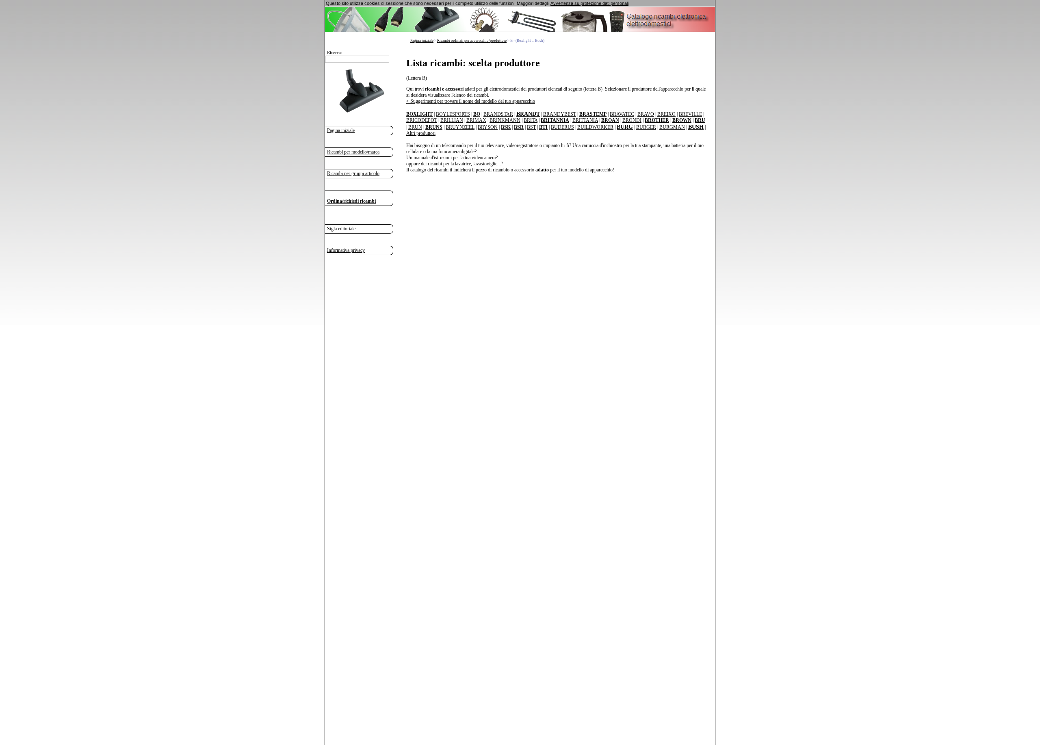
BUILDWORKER (595, 127)
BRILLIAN (451, 120)
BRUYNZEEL (460, 127)
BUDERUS (562, 127)
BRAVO (645, 114)
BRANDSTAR (498, 114)
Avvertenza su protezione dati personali (589, 3)
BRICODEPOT (421, 120)
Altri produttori (421, 133)
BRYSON (488, 127)
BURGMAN (672, 127)
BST (531, 127)
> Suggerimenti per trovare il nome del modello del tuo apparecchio (470, 101)
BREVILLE (690, 114)
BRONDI (631, 120)
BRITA (530, 120)
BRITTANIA (585, 120)
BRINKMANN (505, 120)
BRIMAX (476, 120)
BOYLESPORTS (453, 114)
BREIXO (666, 114)
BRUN (415, 127)
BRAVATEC (622, 114)
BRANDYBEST (559, 114)
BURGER (646, 127)
